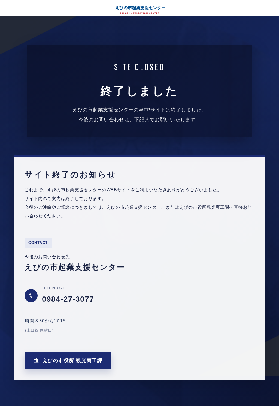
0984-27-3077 (68, 299)
